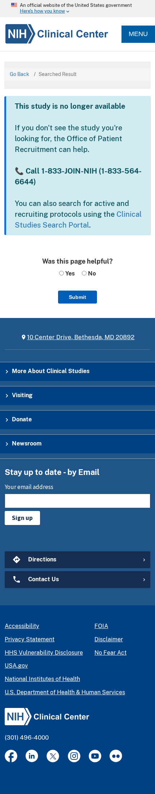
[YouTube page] (95, 756)
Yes (69, 273)
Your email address (29, 487)
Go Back (19, 74)
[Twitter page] (52, 756)
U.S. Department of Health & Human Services (65, 692)
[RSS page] (116, 756)
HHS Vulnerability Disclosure (44, 652)
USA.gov (16, 665)
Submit (77, 297)
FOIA (101, 626)
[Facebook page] (11, 756)
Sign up (22, 518)
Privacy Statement (29, 639)
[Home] (54, 34)
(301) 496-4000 (27, 737)
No (91, 273)
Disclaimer (108, 639)
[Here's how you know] (77, 8)
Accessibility (22, 626)
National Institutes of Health (42, 679)
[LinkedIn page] (32, 756)
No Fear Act (110, 652)
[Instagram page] (74, 756)
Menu (138, 33)
